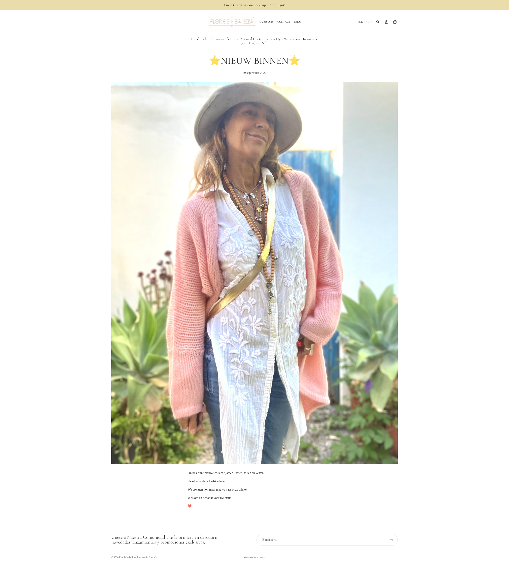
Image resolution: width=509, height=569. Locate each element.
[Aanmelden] (392, 540)
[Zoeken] (377, 22)
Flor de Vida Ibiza (127, 557)
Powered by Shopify (147, 557)
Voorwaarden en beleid (254, 557)
